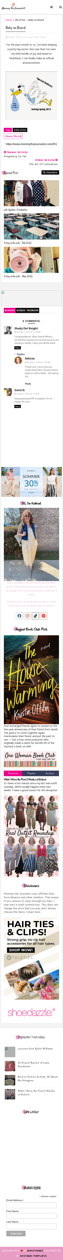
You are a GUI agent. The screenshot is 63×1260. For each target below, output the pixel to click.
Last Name (12, 1221)
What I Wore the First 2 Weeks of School (25, 779)
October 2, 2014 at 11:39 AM (28, 332)
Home (9, 19)
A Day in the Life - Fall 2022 (17, 243)
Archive (50, 773)
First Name (12, 1211)
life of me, (41, 37)
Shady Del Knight (26, 328)
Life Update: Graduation (15, 209)
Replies (21, 354)
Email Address (15, 1200)
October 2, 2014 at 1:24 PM (38, 362)
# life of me (20, 129)
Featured (13, 773)
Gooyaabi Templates (33, 1255)
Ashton (30, 358)
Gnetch (19, 390)
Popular (31, 773)
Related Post (11, 173)
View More (51, 172)
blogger (10, 310)
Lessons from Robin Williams (35, 1048)
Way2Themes (35, 1250)
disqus (21, 310)
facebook (32, 310)
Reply (17, 348)
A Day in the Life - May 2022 (18, 276)
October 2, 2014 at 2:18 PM (27, 393)
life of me (20, 19)
